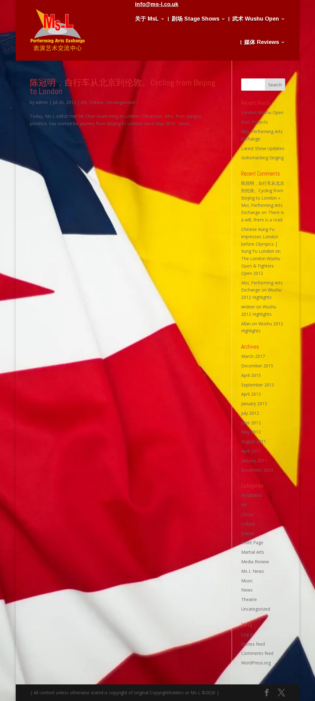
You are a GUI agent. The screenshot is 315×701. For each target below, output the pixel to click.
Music (247, 581)
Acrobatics (251, 495)
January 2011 (254, 460)
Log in (247, 634)
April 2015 (251, 375)
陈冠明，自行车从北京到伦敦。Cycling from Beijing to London (122, 87)
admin (42, 102)
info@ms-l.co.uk (156, 4)
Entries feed (253, 644)
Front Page (252, 542)
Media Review (255, 561)
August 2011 (253, 441)
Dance (247, 533)
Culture (96, 102)
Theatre (249, 599)
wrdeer (248, 307)
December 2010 (257, 470)
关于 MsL (147, 19)
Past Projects (254, 122)
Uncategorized (120, 102)
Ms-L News (252, 571)
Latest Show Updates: (263, 148)
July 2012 (250, 413)
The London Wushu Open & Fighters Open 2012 (260, 265)
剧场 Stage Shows (195, 19)
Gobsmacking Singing (262, 157)
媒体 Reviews (261, 42)
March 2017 (253, 356)
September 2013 (257, 385)
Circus (247, 514)
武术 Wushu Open (255, 19)
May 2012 (251, 432)
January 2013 (254, 403)
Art (84, 102)
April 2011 (251, 451)
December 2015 (257, 366)
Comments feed (257, 653)
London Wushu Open (262, 112)
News (247, 590)
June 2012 (251, 423)
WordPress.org (256, 663)
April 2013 (251, 394)
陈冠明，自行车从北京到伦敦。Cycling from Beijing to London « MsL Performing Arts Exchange (262, 197)
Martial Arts (252, 552)
